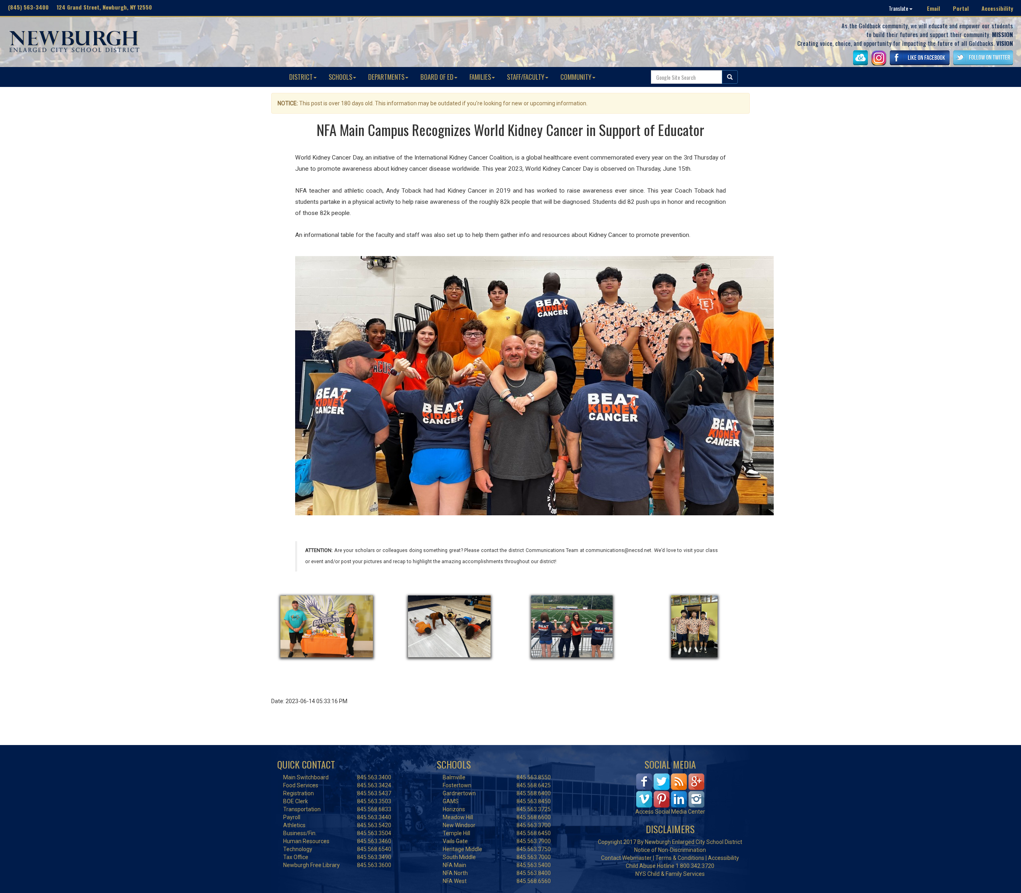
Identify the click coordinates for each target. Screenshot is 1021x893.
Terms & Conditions (679, 858)
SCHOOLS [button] (340, 77)
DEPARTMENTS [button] (386, 77)
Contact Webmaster (626, 858)
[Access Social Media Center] (670, 790)
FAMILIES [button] (480, 77)
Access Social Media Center (670, 811)
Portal (961, 8)
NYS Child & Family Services (670, 874)
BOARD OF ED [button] (436, 77)
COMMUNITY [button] (575, 77)
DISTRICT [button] (301, 77)
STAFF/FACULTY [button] (525, 77)
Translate (899, 8)
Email (933, 8)
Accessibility (997, 8)
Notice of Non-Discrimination (670, 850)
